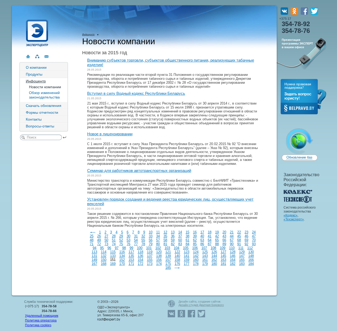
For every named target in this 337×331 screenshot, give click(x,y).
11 (158, 232)
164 (232, 260)
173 (149, 264)
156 (159, 260)
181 (223, 264)
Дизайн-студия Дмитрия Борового (201, 305)
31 (136, 236)
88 (217, 244)
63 (202, 240)
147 (242, 256)
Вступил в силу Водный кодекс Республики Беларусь (136, 93)
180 (214, 264)
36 (173, 236)
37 (180, 236)
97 (116, 248)
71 (91, 244)
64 (209, 240)
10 (150, 232)
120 (159, 252)
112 (250, 248)
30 (128, 236)
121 (168, 252)
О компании (36, 67)
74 (114, 244)
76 (128, 244)
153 (131, 260)
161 (205, 260)
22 (239, 232)
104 (176, 248)
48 (91, 240)
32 (143, 236)
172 (140, 264)
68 (239, 240)
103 (167, 248)
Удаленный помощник (41, 316)
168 (103, 264)
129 (242, 252)
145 (223, 256)
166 (251, 260)
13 (173, 232)
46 (246, 236)
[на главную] (28, 56)
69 (246, 240)
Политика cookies (38, 325)
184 (251, 264)
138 (159, 256)
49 (99, 240)
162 (214, 260)
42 (217, 236)
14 (180, 232)
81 (165, 244)
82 (173, 244)
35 (165, 236)
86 (202, 244)
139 (168, 256)
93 (254, 244)
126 (214, 252)
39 (195, 236)
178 (196, 264)
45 (239, 236)
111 (241, 248)
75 (121, 244)
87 (209, 244)
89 (224, 244)
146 (232, 256)
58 (165, 240)
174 (159, 264)
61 (187, 240)
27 (106, 236)
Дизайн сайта (187, 301)
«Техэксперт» (294, 219)
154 (140, 260)
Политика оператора (41, 320)
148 (251, 256)
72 (99, 244)
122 (177, 252)
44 (232, 236)
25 (91, 236)
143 (205, 256)
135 (131, 256)
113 (94, 252)
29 (121, 236)
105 (186, 248)
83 (180, 244)
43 (224, 236)
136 (140, 256)
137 (149, 256)
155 (149, 260)
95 (102, 248)
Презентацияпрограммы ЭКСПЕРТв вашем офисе (297, 43)
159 (186, 260)
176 (177, 264)
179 (205, 264)
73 (106, 244)
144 (214, 256)
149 (94, 260)
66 (224, 240)
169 (113, 264)
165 (242, 260)
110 (232, 248)
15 (187, 232)
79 (150, 244)
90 (232, 244)
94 (94, 248)
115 (113, 252)
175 (168, 264)
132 (103, 256)
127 (223, 252)
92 (246, 244)
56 (150, 240)
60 (180, 240)
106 (195, 248)
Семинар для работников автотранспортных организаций (139, 170)
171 (131, 264)
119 (149, 252)
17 (202, 232)
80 (158, 244)
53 (128, 240)
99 (131, 248)
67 (232, 240)
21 (232, 232)
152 (122, 260)
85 (195, 244)
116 (122, 252)
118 (140, 252)
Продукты (34, 74)
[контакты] (46, 56)
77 (136, 244)
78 (143, 244)
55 (143, 240)
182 (232, 264)
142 (196, 256)
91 (239, 244)
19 (217, 232)
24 (254, 232)
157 (168, 260)
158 (177, 260)
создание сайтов (209, 301)
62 (195, 240)
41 (209, 236)
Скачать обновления (43, 105)
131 (94, 256)
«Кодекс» (291, 215)
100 (139, 248)
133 (113, 256)
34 (158, 236)
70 (254, 240)
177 (186, 264)
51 (114, 240)
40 (202, 236)
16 (195, 232)
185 (168, 268)
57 (158, 240)
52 (121, 240)
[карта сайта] (37, 56)
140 (177, 256)
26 (99, 236)
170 (122, 264)
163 (223, 260)
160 (196, 260)
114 (103, 252)
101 (149, 248)
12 (165, 232)
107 (204, 248)
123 (186, 252)
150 (103, 260)
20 (224, 232)
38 (187, 236)
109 (222, 248)
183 (242, 264)
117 (131, 252)
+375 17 (294, 25)
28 (114, 236)
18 (209, 232)
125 (205, 252)
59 (173, 240)
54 (136, 240)
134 (122, 256)
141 (186, 256)
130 (251, 252)
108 (213, 248)
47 (254, 236)
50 (106, 240)
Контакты (34, 119)
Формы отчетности (42, 112)
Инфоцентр (36, 81)
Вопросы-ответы (40, 126)
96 (109, 248)
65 (217, 240)
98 (124, 248)
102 (158, 248)
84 (187, 244)
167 (94, 264)
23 (246, 232)
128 (232, 252)
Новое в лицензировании (109, 134)
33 (150, 236)
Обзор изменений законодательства (44, 95)
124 (196, 252)
